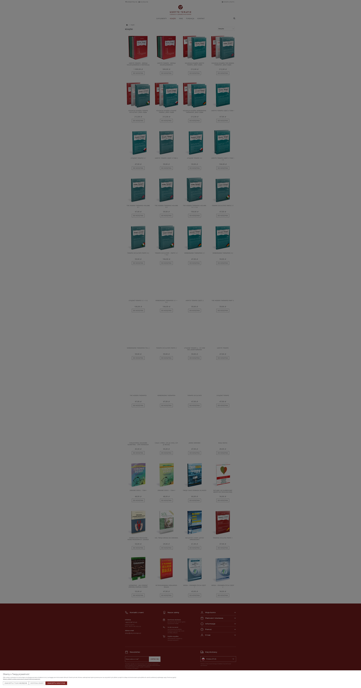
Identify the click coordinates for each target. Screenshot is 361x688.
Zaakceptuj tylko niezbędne (16, 683)
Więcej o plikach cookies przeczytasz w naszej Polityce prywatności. (21, 679)
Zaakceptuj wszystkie (56, 683)
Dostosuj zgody (37, 683)
